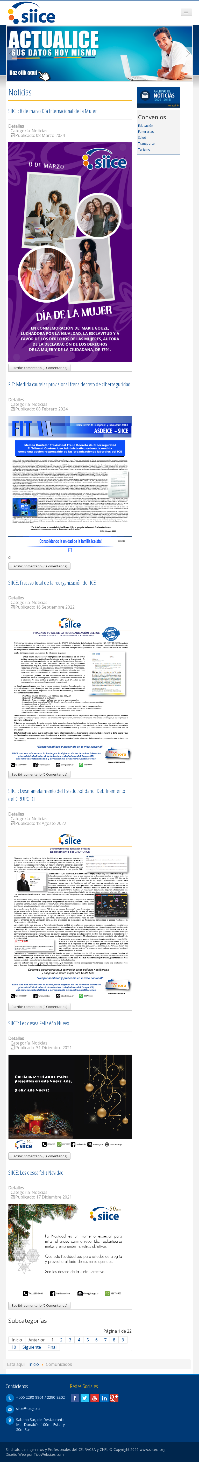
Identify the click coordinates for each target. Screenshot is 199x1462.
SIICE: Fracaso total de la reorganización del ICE (52, 583)
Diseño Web (16, 1454)
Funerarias (146, 131)
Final (51, 1347)
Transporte (146, 143)
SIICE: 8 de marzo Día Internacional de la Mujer (52, 111)
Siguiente (32, 1347)
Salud (142, 137)
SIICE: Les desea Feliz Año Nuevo (38, 1023)
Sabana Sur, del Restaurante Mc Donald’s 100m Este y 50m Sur (40, 1424)
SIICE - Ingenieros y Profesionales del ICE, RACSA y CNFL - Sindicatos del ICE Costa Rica (32, 13)
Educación (145, 125)
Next (186, 53)
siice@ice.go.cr (28, 1408)
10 (13, 1347)
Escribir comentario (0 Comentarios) (39, 367)
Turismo (144, 149)
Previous (12, 53)
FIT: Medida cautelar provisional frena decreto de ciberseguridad (69, 384)
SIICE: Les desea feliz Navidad (36, 1172)
